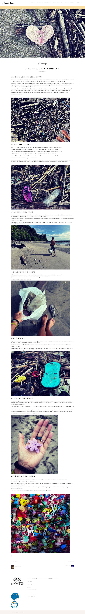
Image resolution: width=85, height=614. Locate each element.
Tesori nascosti (42, 71)
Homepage (29, 581)
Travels (29, 587)
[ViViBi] (15, 596)
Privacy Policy (31, 596)
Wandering (42, 63)
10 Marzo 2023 (71, 561)
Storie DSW (30, 584)
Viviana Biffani (15, 561)
